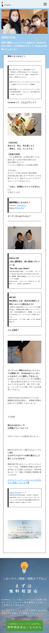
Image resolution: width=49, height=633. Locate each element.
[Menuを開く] (45, 4)
